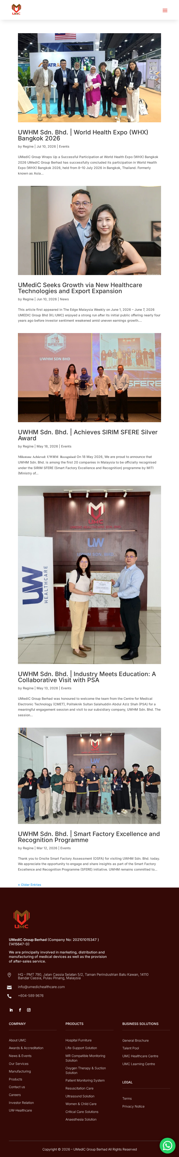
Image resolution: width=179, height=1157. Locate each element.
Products (15, 1079)
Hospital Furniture (78, 1040)
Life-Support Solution (81, 1048)
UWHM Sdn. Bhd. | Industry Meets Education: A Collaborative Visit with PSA (87, 677)
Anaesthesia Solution (80, 1119)
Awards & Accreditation (26, 1048)
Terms (127, 1098)
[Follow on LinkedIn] (10, 1010)
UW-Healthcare (20, 1110)
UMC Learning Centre (138, 1064)
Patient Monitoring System (85, 1080)
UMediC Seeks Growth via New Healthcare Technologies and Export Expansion (80, 288)
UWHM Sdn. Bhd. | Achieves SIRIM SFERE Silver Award (88, 435)
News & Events (20, 1056)
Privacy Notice (133, 1106)
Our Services (18, 1064)
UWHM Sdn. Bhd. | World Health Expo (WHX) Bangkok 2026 (83, 135)
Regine (28, 146)
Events (64, 146)
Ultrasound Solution (79, 1096)
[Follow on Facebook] (19, 1010)
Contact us (17, 1087)
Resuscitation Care (79, 1088)
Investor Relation (21, 1103)
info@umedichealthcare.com (41, 987)
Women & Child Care (80, 1104)
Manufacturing (20, 1071)
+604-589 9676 (31, 995)
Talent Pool (130, 1048)
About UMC (17, 1040)
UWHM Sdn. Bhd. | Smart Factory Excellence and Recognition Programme (89, 836)
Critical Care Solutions (81, 1112)
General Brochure (135, 1040)
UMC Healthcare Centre (140, 1056)
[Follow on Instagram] (28, 1010)
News (64, 299)
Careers (15, 1095)
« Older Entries (29, 885)
